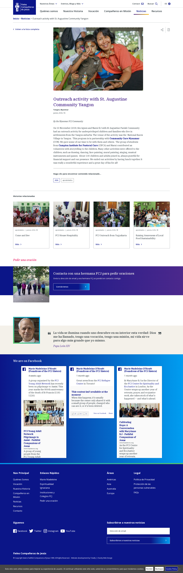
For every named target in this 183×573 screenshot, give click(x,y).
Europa (110, 493)
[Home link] (24, 7)
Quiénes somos (49, 11)
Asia (56, 180)
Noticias (141, 11)
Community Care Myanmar (124, 138)
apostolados (67, 180)
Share (111, 413)
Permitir (149, 569)
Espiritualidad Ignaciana (47, 486)
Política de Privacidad (144, 479)
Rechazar (159, 569)
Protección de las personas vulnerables (145, 486)
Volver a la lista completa (27, 29)
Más (17, 244)
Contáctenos (62, 286)
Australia (111, 488)
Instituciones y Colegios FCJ (47, 494)
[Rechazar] (179, 569)
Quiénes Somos (21, 479)
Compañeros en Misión (117, 11)
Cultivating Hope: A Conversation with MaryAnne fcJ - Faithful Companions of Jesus (127, 431)
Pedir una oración (49, 500)
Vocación (93, 11)
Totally (93, 558)
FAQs (136, 492)
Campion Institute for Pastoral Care (78, 145)
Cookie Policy (171, 569)
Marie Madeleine (48, 479)
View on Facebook (100, 413)
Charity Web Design (104, 558)
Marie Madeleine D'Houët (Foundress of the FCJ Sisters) (45, 370)
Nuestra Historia (73, 11)
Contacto (17, 510)
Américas (111, 479)
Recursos (157, 11)
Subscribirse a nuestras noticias (125, 540)
